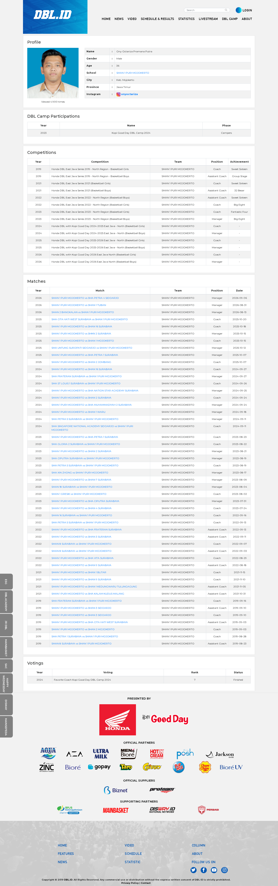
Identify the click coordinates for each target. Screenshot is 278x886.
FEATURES (66, 854)
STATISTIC (132, 862)
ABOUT (197, 854)
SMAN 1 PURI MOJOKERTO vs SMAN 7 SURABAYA (81, 479)
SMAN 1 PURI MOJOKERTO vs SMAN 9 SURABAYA (81, 565)
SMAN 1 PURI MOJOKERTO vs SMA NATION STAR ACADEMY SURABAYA (94, 390)
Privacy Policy (130, 883)
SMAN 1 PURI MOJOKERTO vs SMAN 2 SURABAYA (81, 397)
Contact (146, 883)
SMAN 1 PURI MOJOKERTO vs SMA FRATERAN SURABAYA (86, 529)
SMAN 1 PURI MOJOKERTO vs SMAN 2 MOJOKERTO (83, 629)
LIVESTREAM (208, 19)
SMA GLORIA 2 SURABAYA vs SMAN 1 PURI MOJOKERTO (85, 444)
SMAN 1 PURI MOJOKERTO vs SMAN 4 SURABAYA (81, 508)
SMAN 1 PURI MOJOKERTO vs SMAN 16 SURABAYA (81, 326)
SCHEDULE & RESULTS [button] (157, 19)
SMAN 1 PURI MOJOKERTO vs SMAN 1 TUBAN (78, 305)
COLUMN (199, 845)
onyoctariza (129, 94)
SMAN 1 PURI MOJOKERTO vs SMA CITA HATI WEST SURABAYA (89, 622)
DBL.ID (68, 879)
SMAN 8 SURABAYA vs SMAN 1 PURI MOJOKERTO (81, 543)
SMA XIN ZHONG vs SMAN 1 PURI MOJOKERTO (79, 472)
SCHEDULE (133, 854)
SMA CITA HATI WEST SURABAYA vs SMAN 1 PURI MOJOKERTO (89, 319)
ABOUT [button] (247, 19)
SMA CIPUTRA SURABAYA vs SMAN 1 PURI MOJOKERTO (85, 458)
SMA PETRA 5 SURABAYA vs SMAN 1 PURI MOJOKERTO (84, 419)
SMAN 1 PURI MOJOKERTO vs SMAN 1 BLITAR (78, 572)
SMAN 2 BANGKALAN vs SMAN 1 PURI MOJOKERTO (82, 312)
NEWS (62, 862)
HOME (106, 19)
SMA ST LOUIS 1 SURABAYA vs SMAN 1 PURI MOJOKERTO (85, 383)
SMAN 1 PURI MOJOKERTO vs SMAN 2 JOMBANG (81, 362)
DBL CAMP (230, 19)
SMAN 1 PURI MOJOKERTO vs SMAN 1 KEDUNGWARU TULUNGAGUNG (94, 586)
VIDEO (132, 19)
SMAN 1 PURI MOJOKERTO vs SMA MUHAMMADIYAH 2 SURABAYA (91, 404)
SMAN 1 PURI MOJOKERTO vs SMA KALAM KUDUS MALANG (87, 593)
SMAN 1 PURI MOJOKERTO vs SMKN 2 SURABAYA (81, 333)
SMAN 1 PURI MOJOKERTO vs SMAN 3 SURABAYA (81, 536)
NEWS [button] (119, 19)
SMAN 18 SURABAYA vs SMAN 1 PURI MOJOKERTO (81, 486)
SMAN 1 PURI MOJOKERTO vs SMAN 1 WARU (78, 411)
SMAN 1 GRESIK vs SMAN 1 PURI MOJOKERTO (78, 493)
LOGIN (247, 10)
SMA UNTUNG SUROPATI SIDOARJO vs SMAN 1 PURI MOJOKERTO (91, 347)
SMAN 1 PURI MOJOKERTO (132, 72)
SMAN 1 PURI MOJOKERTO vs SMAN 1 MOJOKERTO (82, 340)
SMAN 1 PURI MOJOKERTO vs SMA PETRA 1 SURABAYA (84, 354)
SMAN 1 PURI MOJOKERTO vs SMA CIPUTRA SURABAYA (85, 501)
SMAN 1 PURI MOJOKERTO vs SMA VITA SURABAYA (82, 558)
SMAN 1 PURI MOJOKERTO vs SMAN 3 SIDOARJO (81, 607)
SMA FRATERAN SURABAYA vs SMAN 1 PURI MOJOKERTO (86, 376)
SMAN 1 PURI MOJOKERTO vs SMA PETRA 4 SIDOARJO (85, 297)
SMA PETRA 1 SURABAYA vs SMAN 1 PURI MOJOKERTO (84, 636)
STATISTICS (186, 19)
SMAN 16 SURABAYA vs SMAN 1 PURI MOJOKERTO (81, 515)
